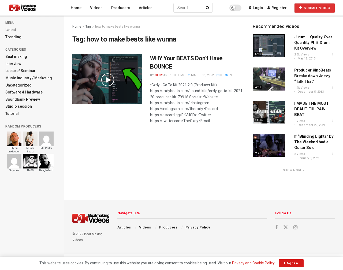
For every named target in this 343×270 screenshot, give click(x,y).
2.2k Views (301, 54)
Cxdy (159, 75)
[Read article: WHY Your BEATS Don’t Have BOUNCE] (107, 79)
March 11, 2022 (202, 75)
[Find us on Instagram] (295, 227)
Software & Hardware (24, 92)
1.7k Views (301, 87)
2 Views (299, 154)
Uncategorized (18, 85)
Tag (88, 26)
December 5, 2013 (310, 91)
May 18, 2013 (306, 58)
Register (279, 8)
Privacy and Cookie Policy (253, 263)
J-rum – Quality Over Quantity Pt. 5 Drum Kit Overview (313, 43)
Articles (145, 8)
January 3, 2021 (308, 158)
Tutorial (12, 113)
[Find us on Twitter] (285, 227)
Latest (10, 30)
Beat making (16, 56)
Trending (13, 37)
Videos (96, 8)
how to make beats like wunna (117, 26)
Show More (293, 170)
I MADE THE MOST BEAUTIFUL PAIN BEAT (311, 109)
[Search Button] (208, 8)
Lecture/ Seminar (20, 71)
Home (76, 8)
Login (257, 8)
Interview (13, 64)
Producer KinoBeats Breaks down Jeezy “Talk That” (312, 76)
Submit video (317, 8)
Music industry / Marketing (28, 78)
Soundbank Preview (22, 99)
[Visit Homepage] (32, 7)
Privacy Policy (197, 227)
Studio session (18, 106)
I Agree (291, 263)
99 (230, 75)
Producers (120, 8)
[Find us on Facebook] (276, 227)
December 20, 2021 (311, 125)
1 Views (299, 121)
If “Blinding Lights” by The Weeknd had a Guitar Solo (313, 142)
